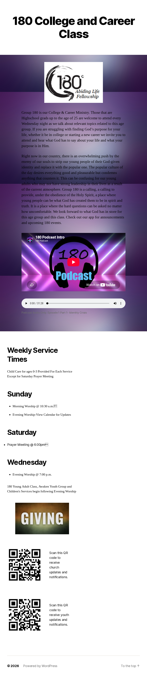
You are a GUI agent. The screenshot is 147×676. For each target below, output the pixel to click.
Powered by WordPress (40, 666)
